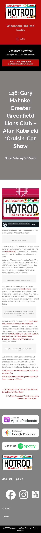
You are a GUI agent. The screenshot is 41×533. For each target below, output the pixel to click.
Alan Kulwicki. (25, 289)
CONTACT (6, 508)
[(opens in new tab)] (20, 419)
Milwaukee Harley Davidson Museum (23, 334)
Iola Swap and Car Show (11, 336)
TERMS (5, 516)
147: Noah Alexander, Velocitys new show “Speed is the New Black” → (22, 397)
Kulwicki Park (10, 251)
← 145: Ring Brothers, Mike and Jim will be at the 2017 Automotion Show (19, 391)
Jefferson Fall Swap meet (21, 339)
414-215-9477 (12, 479)
